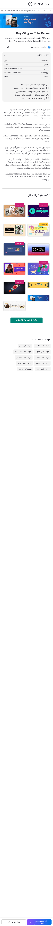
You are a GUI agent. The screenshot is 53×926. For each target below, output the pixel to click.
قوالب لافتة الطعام (24, 363)
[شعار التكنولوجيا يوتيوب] (38, 285)
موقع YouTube (26, 11)
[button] (13, 922)
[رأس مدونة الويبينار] (38, 269)
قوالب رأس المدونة (42, 351)
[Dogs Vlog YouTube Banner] (38, 298)
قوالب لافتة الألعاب (42, 345)
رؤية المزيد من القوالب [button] (26, 320)
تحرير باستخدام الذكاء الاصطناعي (41, 922)
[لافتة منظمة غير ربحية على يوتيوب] (14, 249)
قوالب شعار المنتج (42, 369)
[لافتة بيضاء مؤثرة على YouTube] (14, 306)
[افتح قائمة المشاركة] (8, 47)
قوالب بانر (36, 11)
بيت (51, 11)
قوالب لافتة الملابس (23, 357)
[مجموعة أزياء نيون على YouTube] (14, 269)
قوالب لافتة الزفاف (42, 363)
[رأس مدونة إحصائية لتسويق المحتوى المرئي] (38, 211)
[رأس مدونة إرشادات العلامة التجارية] (38, 249)
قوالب (44, 11)
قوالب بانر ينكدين (25, 345)
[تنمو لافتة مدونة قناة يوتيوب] (14, 288)
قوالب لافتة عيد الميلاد (23, 351)
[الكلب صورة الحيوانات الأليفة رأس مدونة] (14, 211)
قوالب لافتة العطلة (42, 357)
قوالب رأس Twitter (25, 369)
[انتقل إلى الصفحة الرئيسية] (39, 4)
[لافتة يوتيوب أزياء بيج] (14, 230)
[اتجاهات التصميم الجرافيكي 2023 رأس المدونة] (38, 230)
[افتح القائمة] (5, 4)
